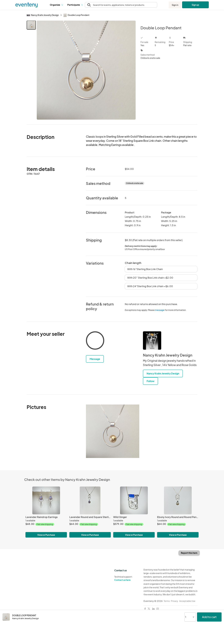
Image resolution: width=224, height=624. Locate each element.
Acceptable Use (187, 601)
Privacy (174, 601)
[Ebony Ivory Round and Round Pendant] (178, 500)
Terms (167, 601)
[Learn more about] (95, 341)
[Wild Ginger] (134, 500)
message (160, 310)
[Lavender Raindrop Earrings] (46, 500)
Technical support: (123, 578)
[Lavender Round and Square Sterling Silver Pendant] (90, 500)
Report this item (189, 552)
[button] (56, 5)
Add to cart (209, 617)
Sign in (175, 5)
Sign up (195, 4)
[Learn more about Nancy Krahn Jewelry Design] (152, 340)
